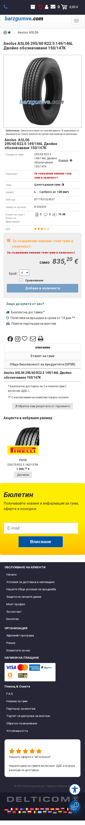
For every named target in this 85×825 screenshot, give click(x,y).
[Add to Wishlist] (25, 339)
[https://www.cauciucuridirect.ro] (34, 812)
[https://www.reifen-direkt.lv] (65, 812)
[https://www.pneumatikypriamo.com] (9, 812)
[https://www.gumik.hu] (24, 812)
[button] (74, 789)
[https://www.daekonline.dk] (37, 809)
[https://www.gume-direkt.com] (62, 809)
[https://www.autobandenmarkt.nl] (42, 809)
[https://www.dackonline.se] (22, 809)
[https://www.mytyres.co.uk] (47, 809)
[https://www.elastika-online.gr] (39, 812)
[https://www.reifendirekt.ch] (16, 809)
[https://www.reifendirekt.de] (6, 809)
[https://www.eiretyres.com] (19, 812)
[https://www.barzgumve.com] (44, 812)
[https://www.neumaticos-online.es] (52, 809)
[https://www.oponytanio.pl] (29, 812)
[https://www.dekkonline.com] (32, 809)
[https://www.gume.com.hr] (50, 812)
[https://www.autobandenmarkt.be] (67, 809)
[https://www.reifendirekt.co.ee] (55, 812)
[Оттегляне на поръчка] (41, 7)
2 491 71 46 (8, 7)
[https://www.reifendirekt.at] (57, 809)
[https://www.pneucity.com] (14, 812)
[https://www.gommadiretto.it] (27, 809)
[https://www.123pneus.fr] (11, 809)
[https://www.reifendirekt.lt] (60, 812)
